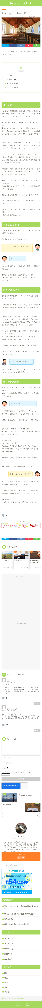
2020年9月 (8, 954)
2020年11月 (8, 944)
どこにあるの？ (12, 83)
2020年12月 (8, 938)
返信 (38, 703)
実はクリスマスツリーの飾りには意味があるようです (22, 907)
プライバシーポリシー (17, 1003)
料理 (6, 978)
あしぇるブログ (21, 3)
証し (4, 9)
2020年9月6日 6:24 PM (8, 684)
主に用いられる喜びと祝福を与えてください (19, 914)
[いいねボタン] (3, 515)
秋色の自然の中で (10, 919)
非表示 (21, 71)
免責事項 (28, 1003)
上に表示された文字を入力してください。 (17, 772)
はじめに (10, 75)
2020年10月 (8, 949)
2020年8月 (8, 959)
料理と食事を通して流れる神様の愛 (16, 924)
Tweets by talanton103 (10, 865)
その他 (6, 992)
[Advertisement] (21, 600)
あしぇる (10, 709)
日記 (6, 987)
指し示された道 (12, 87)
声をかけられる (12, 79)
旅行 (6, 982)
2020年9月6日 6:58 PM (8, 710)
